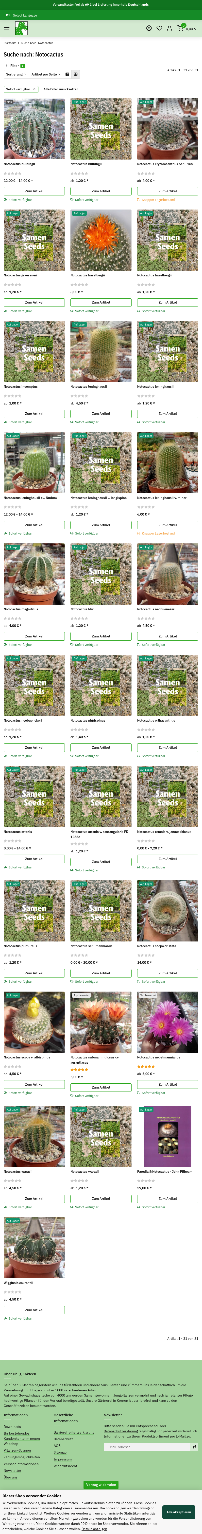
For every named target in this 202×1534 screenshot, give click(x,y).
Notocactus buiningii (19, 164)
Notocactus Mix (82, 609)
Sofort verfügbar (18, 89)
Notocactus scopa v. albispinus (27, 1057)
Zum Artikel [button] (34, 191)
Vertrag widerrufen (101, 1484)
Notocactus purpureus (20, 946)
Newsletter (12, 1470)
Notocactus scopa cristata (156, 946)
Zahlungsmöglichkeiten (22, 1457)
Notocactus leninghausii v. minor (161, 498)
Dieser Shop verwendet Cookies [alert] (31, 1495)
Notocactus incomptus (21, 386)
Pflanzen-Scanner (17, 1450)
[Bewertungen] (13, 173)
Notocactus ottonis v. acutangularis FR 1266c (99, 834)
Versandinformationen (21, 1464)
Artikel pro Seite (44, 74)
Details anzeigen (94, 1529)
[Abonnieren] (194, 1447)
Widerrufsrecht (65, 1466)
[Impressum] (149, 28)
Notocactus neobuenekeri (156, 609)
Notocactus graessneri (20, 275)
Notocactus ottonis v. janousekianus (164, 831)
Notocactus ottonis (18, 831)
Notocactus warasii (18, 1171)
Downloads (12, 1426)
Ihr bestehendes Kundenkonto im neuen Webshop (22, 1438)
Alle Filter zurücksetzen (61, 89)
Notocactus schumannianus (91, 946)
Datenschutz (63, 1439)
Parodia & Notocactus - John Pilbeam (164, 1171)
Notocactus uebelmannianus (158, 1057)
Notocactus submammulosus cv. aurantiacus (94, 1060)
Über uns (10, 1477)
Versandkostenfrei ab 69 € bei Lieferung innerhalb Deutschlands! (101, 4)
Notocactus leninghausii (88, 386)
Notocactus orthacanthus (156, 720)
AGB (57, 1445)
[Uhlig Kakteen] (21, 28)
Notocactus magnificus (21, 609)
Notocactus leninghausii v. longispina (98, 498)
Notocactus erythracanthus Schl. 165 (165, 164)
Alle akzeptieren (179, 1512)
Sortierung (14, 74)
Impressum (63, 1459)
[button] (159, 28)
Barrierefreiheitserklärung (74, 1432)
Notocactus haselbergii (87, 275)
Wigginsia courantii (18, 1283)
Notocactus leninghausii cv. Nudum (30, 498)
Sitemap (60, 1452)
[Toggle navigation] (6, 28)
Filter (16, 65)
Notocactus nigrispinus (87, 720)
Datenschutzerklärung (121, 1431)
